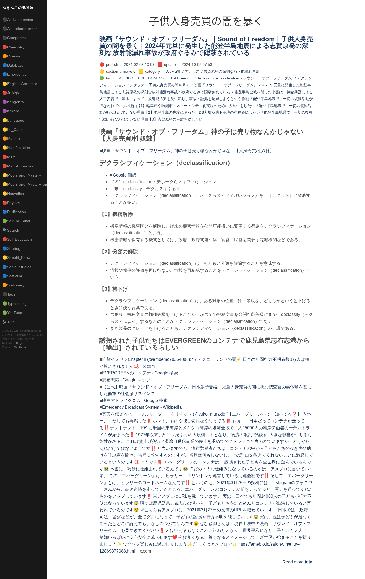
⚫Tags (8, 294)
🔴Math (9, 157)
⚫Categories (14, 38)
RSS (11, 322)
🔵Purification (14, 212)
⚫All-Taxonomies (17, 19)
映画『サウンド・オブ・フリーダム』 (225, 85)
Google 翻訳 (124, 175)
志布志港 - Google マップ (126, 380)
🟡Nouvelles (13, 193)
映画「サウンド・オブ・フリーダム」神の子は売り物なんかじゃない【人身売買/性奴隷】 (188, 150)
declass (203, 78)
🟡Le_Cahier (13, 129)
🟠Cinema (11, 56)
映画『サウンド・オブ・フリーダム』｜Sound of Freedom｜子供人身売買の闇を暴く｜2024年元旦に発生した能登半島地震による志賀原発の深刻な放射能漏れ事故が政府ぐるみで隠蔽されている (206, 45)
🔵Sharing (11, 248)
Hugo (19, 343)
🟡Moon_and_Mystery (21, 175)
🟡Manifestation (16, 147)
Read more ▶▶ (297, 562)
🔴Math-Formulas (17, 166)
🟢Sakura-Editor (16, 221)
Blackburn (20, 347)
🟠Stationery (13, 285)
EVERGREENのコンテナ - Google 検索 (140, 373)
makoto (129, 71)
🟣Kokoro (10, 111)
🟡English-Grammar (19, 84)
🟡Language (13, 120)
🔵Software (12, 276)
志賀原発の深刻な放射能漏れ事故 (232, 71)
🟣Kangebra (13, 102)
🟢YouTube (12, 312)
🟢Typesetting (14, 303)
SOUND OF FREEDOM (137, 78)
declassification (226, 78)
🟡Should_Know (16, 257)
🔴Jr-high (10, 93)
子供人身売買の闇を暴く (169, 85)
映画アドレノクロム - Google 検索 (135, 400)
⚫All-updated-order (19, 28)
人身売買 (173, 71)
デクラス (192, 71)
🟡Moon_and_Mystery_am (24, 184)
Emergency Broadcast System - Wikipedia (142, 407)
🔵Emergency (14, 74)
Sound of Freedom (177, 78)
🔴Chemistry (13, 47)
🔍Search (10, 230)
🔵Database (13, 65)
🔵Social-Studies (16, 267)
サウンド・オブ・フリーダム (268, 78)
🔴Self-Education (17, 239)
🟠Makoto (11, 138)
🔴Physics (11, 203)
